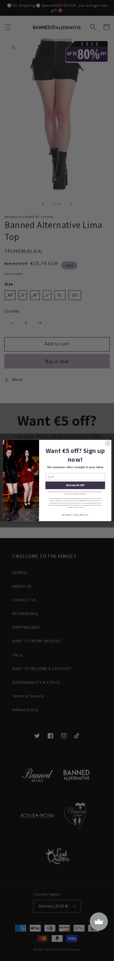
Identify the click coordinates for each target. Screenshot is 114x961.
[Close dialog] (107, 443)
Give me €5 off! (75, 485)
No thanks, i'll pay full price (75, 515)
